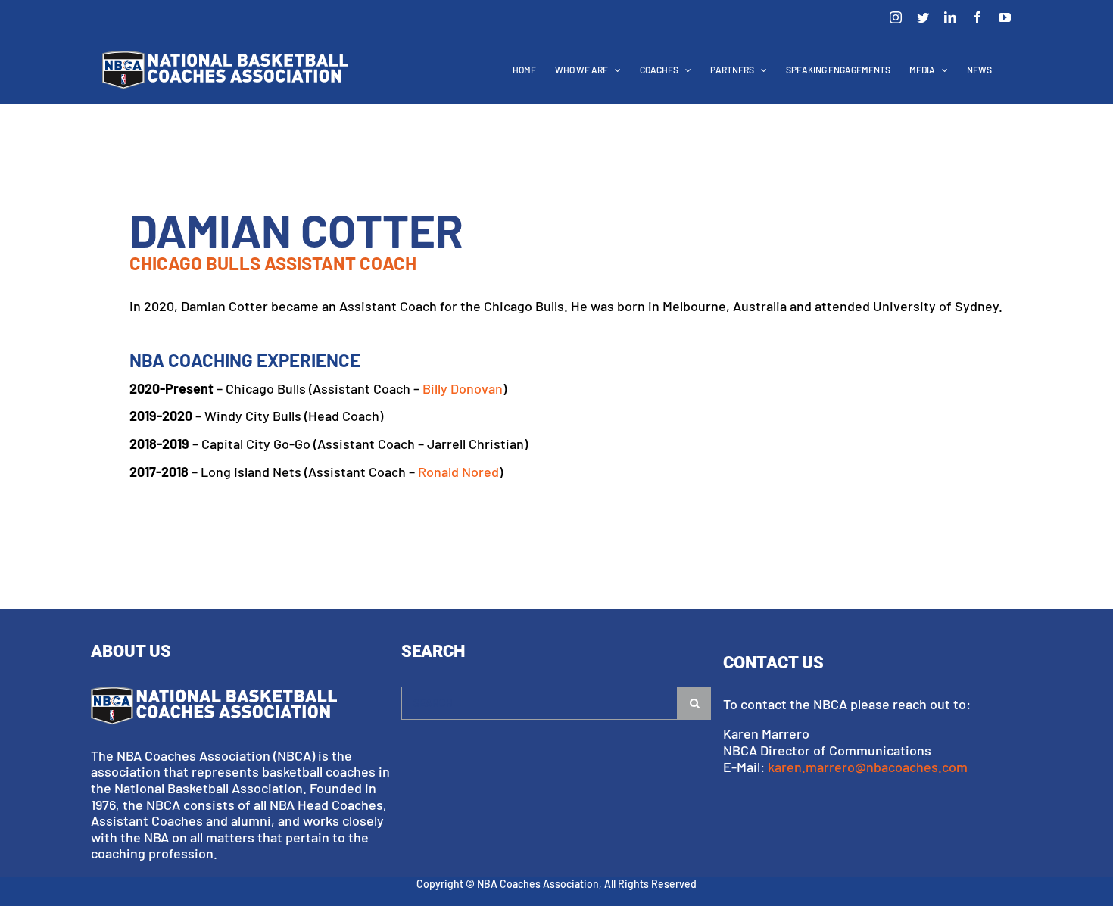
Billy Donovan (462, 388)
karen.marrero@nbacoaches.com (868, 766)
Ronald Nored (458, 471)
